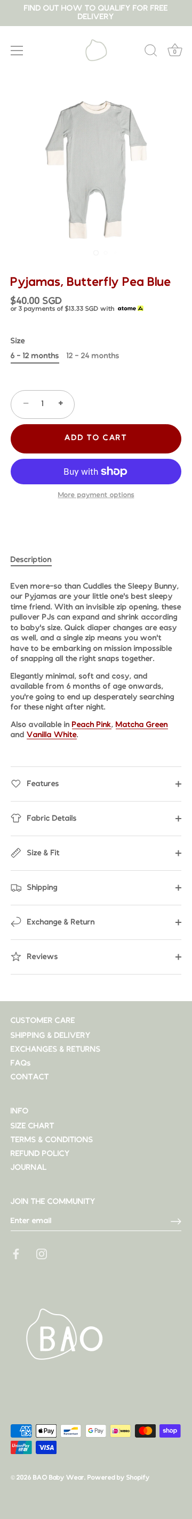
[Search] (151, 52)
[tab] (36, 560)
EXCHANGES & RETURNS (56, 1049)
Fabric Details (51, 818)
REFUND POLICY (40, 1154)
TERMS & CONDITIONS (52, 1140)
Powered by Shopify (118, 1478)
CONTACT (30, 1077)
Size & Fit (42, 852)
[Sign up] (176, 1221)
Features (42, 783)
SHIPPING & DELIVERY (51, 1036)
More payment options (96, 495)
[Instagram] (41, 1253)
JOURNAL (29, 1168)
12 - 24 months (93, 356)
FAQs (21, 1063)
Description (31, 560)
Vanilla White (52, 735)
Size (18, 341)
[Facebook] (16, 1253)
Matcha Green (142, 725)
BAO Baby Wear (58, 1478)
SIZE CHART (32, 1126)
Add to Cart (96, 438)
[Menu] (17, 50)
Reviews (41, 956)
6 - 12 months (35, 356)
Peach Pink (91, 725)
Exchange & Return (60, 922)
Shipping (41, 887)
